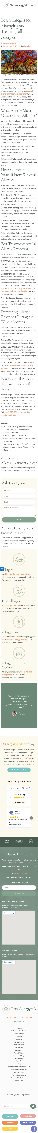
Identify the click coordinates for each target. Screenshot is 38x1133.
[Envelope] (31, 1017)
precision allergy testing (16, 639)
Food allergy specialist (11, 605)
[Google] (7, 1017)
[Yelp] (11, 1017)
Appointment (10, 1116)
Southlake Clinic (9, 950)
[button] (32, 5)
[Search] (33, 1106)
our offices (26, 758)
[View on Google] (11, 813)
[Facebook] (15, 1017)
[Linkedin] (23, 1017)
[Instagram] (19, 1017)
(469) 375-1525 (12, 412)
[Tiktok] (27, 1017)
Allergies (27, 46)
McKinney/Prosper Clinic (13, 901)
